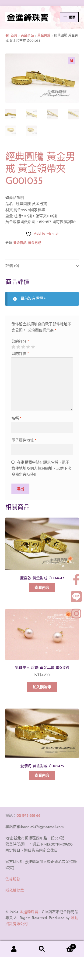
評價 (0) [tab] (12, 266)
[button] (71, 60)
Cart (65, 945)
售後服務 (12, 879)
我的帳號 (14, 949)
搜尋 (42, 949)
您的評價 (20, 354)
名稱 (16, 418)
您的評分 (20, 342)
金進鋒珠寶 (29, 912)
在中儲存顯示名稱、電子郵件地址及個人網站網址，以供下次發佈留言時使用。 (41, 469)
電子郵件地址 (23, 440)
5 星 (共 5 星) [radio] (33, 347)
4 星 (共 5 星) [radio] (28, 347)
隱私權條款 (14, 891)
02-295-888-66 (28, 816)
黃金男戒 (43, 35)
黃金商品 (27, 35)
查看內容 (42, 588)
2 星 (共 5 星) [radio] (18, 347)
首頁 (14, 35)
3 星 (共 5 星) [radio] (23, 347)
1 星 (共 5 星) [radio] (13, 347)
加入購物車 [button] (42, 687)
